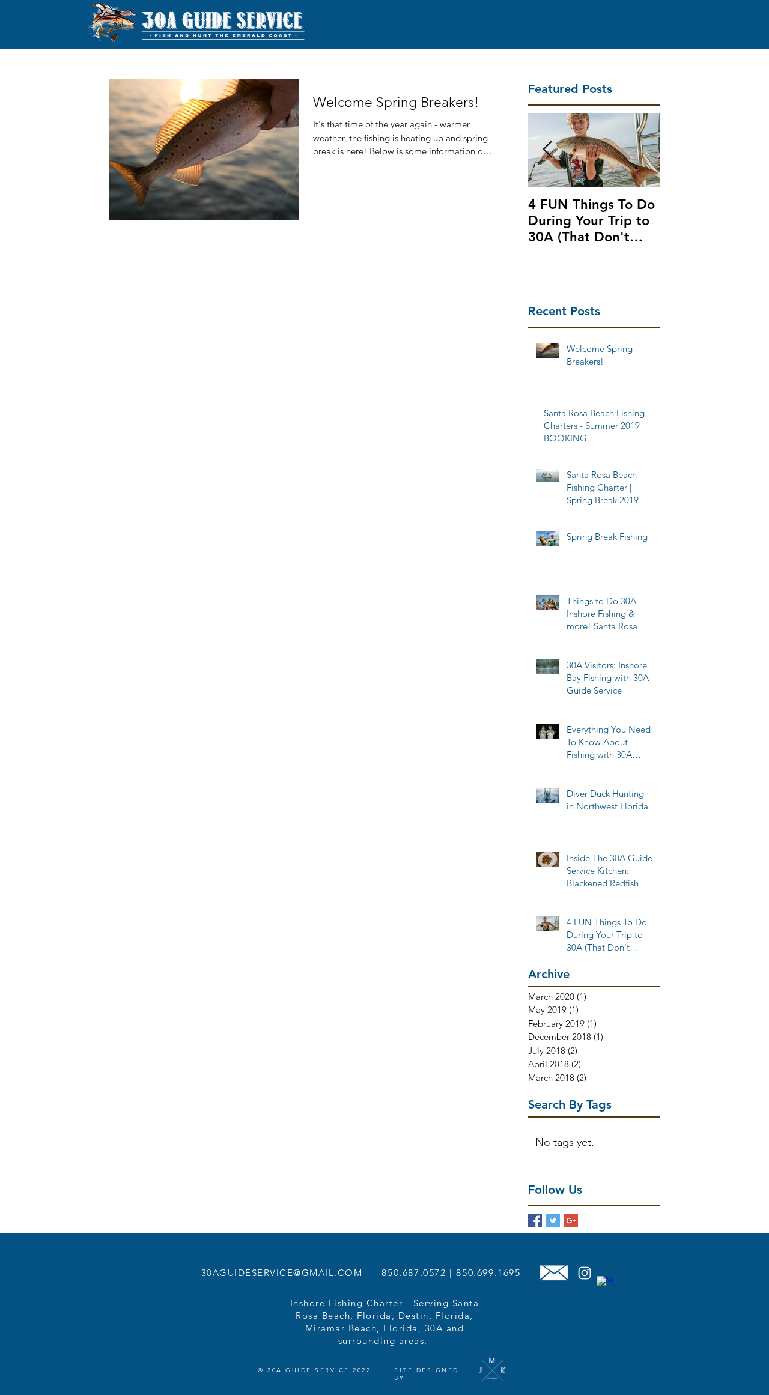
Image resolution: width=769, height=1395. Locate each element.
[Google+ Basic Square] (571, 1220)
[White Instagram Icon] (584, 1273)
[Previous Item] (547, 150)
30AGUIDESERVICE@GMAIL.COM (282, 1272)
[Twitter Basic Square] (553, 1220)
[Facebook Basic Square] (535, 1220)
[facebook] (605, 1284)
